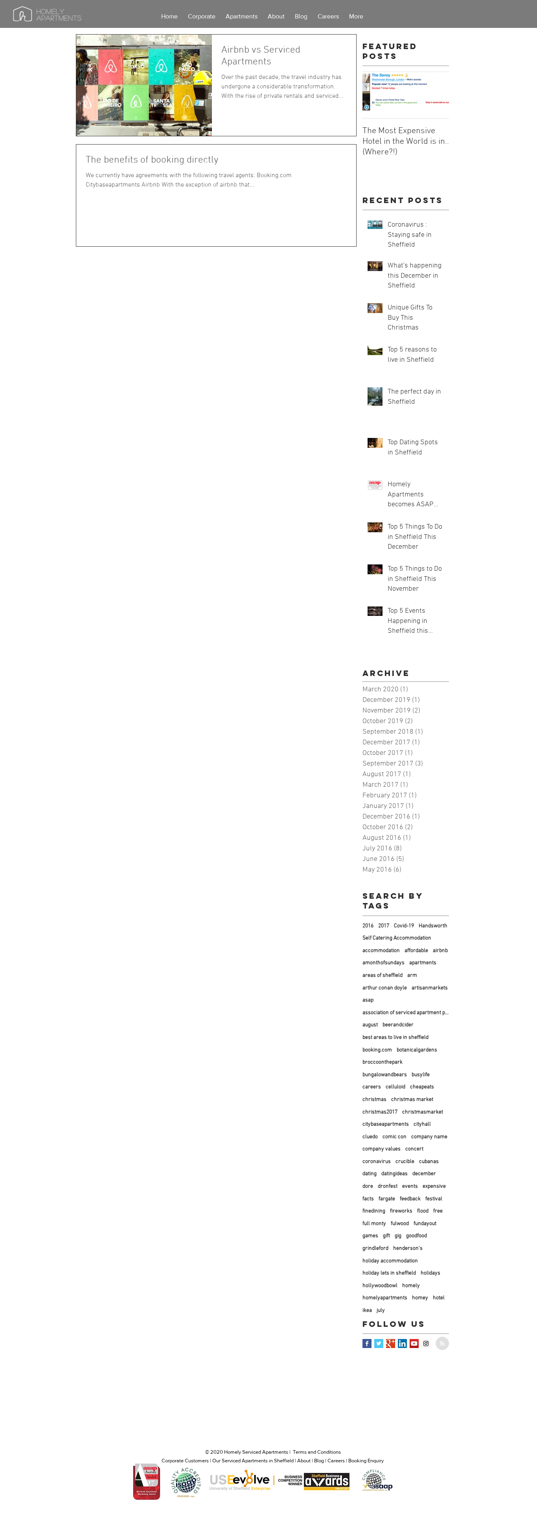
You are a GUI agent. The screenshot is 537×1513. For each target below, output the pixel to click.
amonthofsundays (383, 963)
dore (367, 1186)
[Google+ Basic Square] (390, 1343)
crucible (404, 1161)
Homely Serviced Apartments (256, 1452)
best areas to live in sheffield (395, 1037)
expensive (434, 1186)
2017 (383, 926)
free (438, 1211)
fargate (387, 1199)
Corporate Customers (185, 1461)
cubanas (429, 1161)
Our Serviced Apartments (240, 1461)
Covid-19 (404, 926)
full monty (374, 1223)
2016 (367, 926)
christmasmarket (422, 1112)
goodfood (416, 1236)
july (381, 1310)
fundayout (425, 1223)
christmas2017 (379, 1112)
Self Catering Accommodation (396, 938)
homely (411, 1285)
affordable (416, 950)
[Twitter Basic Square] (378, 1343)
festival (433, 1199)
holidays (430, 1273)
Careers (336, 1461)
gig (398, 1236)
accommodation (381, 950)
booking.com (377, 1050)
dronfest (387, 1186)
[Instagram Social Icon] (425, 1343)
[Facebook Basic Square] (366, 1343)
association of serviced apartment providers (405, 1012)
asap (367, 1000)
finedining (373, 1211)
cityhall (422, 1124)
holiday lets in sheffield (389, 1273)
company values (381, 1149)
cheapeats (422, 1087)
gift (386, 1236)
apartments (422, 963)
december (424, 1173)
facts (368, 1199)
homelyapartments (384, 1298)
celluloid (395, 1087)
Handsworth (433, 926)
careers (371, 1087)
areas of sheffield (382, 975)
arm (412, 975)
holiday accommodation (390, 1261)
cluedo (370, 1137)
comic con (394, 1137)
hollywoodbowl (379, 1285)
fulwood (400, 1223)
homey (420, 1298)
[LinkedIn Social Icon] (402, 1343)
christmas (374, 1099)
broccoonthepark (382, 1062)
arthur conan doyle (384, 988)
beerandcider (398, 1025)
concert (414, 1149)
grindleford (375, 1248)
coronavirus (376, 1161)
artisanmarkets (430, 988)
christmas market (412, 1099)
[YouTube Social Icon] (414, 1343)
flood (422, 1211)
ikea (367, 1310)
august (370, 1025)
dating (369, 1173)
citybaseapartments (385, 1124)
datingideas (394, 1173)
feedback (410, 1199)
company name (429, 1137)
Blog (319, 1461)
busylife (421, 1075)
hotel (439, 1298)
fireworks (401, 1211)
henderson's (408, 1248)
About (304, 1461)
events (410, 1186)
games (370, 1236)
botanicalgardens (417, 1050)
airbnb (440, 950)
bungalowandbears (384, 1075)
